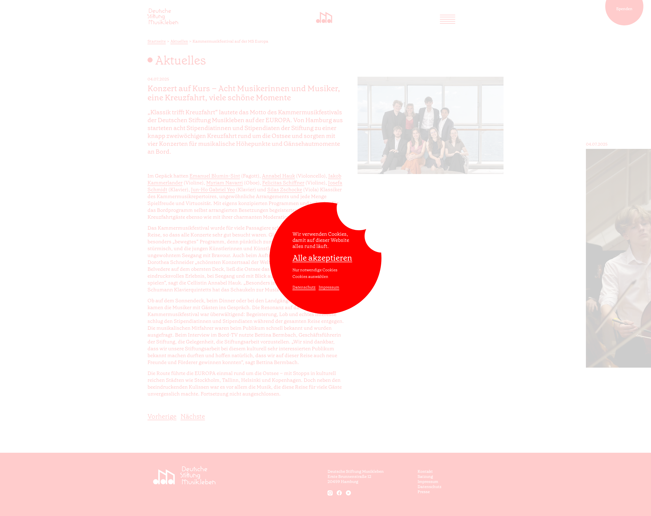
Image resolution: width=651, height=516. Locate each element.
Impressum (329, 287)
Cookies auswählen (310, 276)
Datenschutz (304, 287)
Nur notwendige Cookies (314, 270)
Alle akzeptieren (322, 257)
